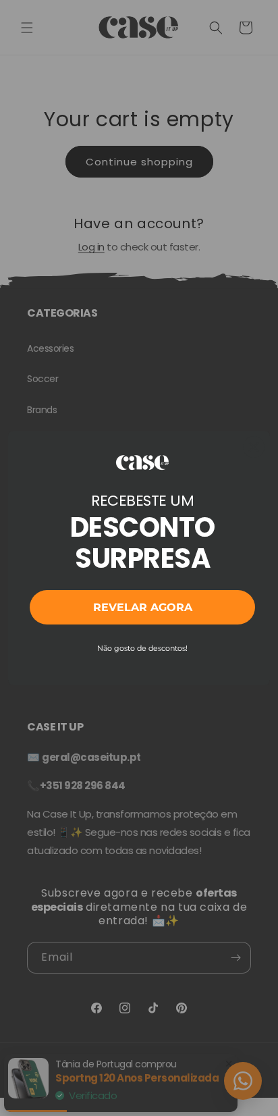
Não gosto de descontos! (142, 648)
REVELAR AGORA (142, 607)
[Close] (254, 447)
